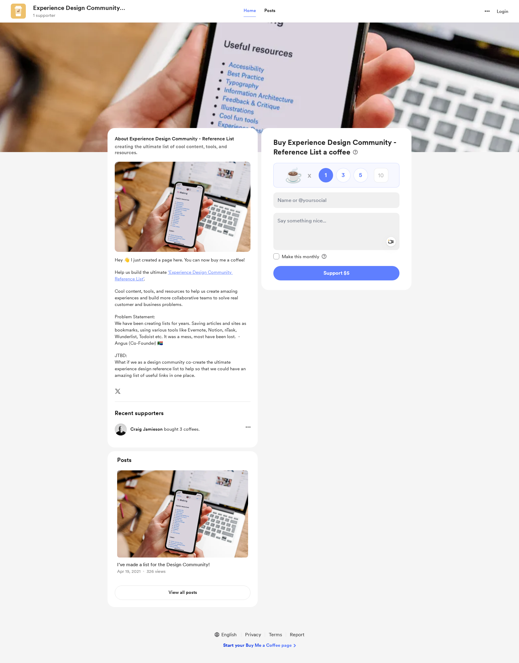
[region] (336, 209)
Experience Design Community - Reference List (78, 8)
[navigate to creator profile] (18, 11)
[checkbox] (296, 256)
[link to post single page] (182, 523)
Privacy (253, 634)
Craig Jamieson (146, 429)
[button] (249, 11)
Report (297, 634)
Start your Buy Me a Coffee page (257, 645)
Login (502, 11)
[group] (182, 523)
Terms (275, 634)
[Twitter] (118, 391)
